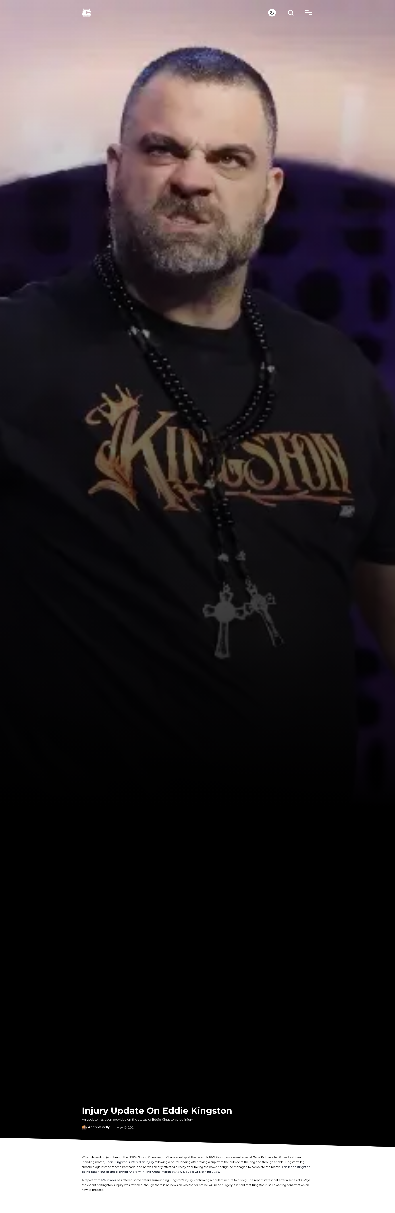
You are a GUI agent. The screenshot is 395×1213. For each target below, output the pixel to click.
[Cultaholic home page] (175, 12)
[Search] (291, 13)
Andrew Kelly (99, 1127)
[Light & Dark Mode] (272, 12)
